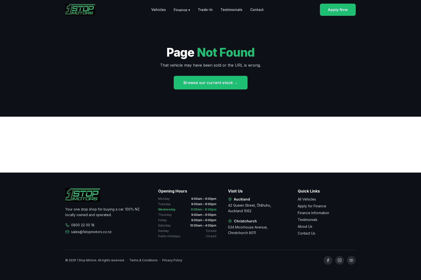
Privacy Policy (172, 260)
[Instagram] (339, 260)
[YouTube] (351, 260)
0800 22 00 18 (83, 225)
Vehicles (158, 10)
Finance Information (313, 213)
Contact (257, 10)
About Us (305, 226)
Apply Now (338, 9)
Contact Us (306, 233)
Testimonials (231, 10)
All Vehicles (307, 199)
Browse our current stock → (210, 82)
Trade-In (205, 10)
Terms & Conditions (143, 260)
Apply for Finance (312, 206)
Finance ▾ (182, 10)
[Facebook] (328, 260)
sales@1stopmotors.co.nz (91, 232)
